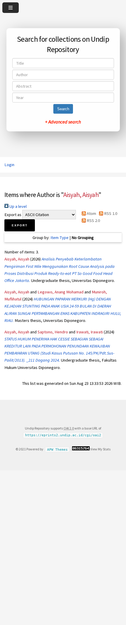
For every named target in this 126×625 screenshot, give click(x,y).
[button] (19, 225)
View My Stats (100, 449)
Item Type (59, 237)
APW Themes (57, 449)
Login (9, 164)
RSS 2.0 (93, 220)
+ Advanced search (63, 122)
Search (63, 109)
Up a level (17, 206)
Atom (91, 213)
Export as (12, 214)
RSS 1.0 (110, 213)
